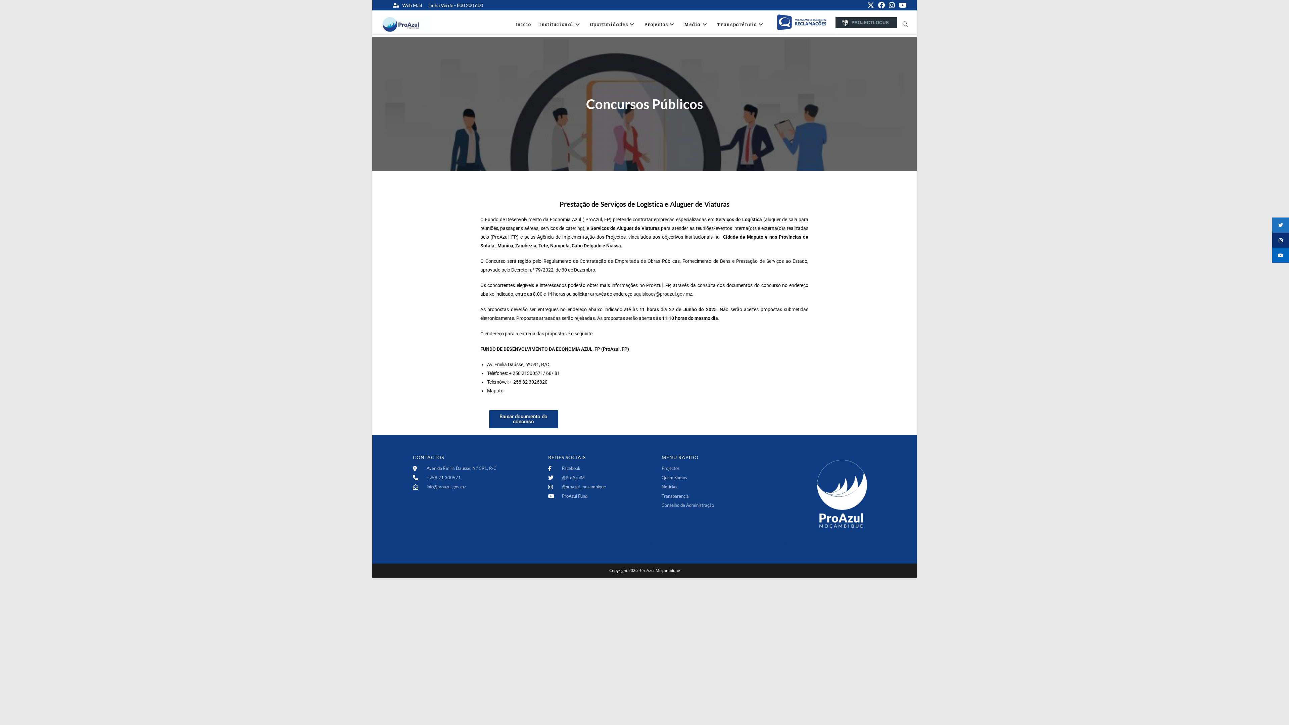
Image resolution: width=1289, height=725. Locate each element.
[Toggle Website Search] (905, 24)
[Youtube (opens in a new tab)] (902, 5)
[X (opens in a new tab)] (870, 5)
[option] (801, 22)
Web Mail (412, 5)
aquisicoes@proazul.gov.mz (662, 294)
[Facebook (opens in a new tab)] (881, 5)
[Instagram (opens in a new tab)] (892, 5)
